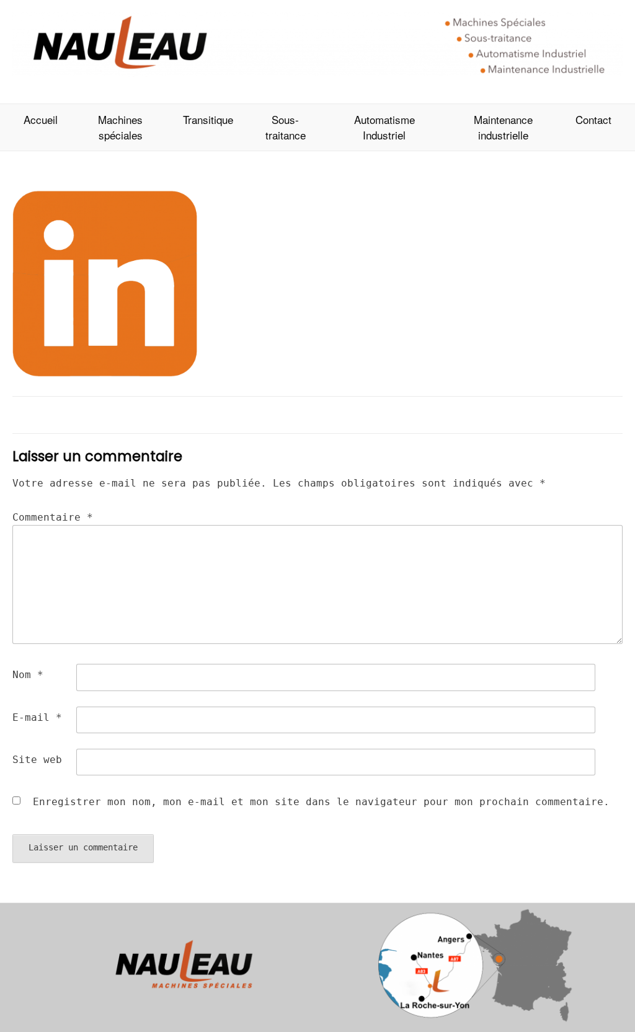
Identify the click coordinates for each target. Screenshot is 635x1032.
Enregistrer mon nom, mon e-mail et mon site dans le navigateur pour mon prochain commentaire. (321, 802)
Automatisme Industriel (384, 127)
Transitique (208, 119)
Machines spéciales (120, 127)
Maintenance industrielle (503, 127)
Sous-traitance (285, 127)
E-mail (37, 717)
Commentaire (52, 517)
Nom (27, 675)
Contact (593, 119)
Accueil (41, 119)
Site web (37, 759)
